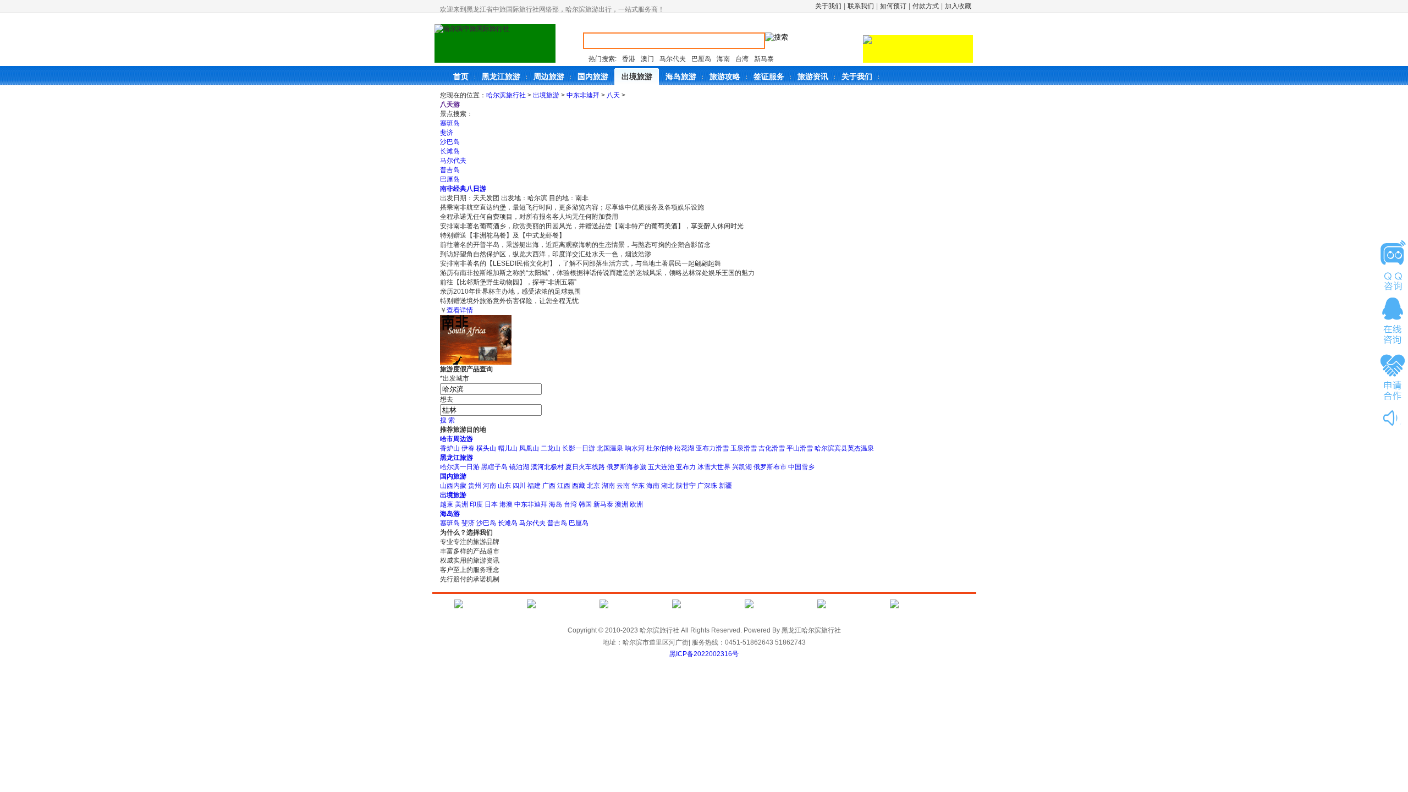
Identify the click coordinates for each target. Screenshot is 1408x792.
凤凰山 (529, 448)
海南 (723, 59)
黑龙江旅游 (456, 457)
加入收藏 (958, 6)
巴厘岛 (701, 59)
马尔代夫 (672, 59)
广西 (549, 486)
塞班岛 (450, 123)
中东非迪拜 (583, 95)
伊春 (468, 448)
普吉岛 (450, 170)
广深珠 (707, 486)
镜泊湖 (519, 467)
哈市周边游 (456, 439)
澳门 (647, 59)
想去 (446, 399)
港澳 (506, 504)
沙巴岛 (450, 142)
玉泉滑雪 (743, 448)
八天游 (450, 104)
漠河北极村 (547, 467)
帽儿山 (508, 448)
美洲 (461, 504)
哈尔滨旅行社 (506, 95)
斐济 (446, 132)
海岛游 (450, 514)
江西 (563, 486)
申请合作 (1392, 376)
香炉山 (450, 448)
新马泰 (764, 59)
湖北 (667, 486)
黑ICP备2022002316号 (704, 654)
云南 (623, 486)
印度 (476, 504)
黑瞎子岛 (494, 467)
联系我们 (861, 6)
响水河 (635, 448)
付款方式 (925, 6)
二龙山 (550, 448)
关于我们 (828, 6)
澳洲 (621, 504)
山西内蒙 (453, 486)
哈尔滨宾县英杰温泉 (844, 448)
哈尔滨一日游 (460, 467)
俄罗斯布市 (770, 467)
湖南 (608, 486)
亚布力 (686, 467)
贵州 (474, 486)
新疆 (725, 486)
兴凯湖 (742, 467)
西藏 (578, 486)
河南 (489, 486)
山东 (504, 486)
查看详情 (460, 310)
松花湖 (684, 448)
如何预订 (893, 6)
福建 (534, 486)
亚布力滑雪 (712, 448)
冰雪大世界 (713, 467)
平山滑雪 (800, 448)
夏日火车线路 (585, 467)
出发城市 (454, 378)
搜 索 (447, 420)
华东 (638, 486)
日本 (491, 504)
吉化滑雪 (771, 448)
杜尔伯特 (659, 448)
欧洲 (636, 504)
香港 (628, 59)
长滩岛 (450, 151)
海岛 (555, 504)
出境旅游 (546, 95)
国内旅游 (453, 476)
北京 (593, 486)
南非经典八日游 (463, 189)
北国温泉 (610, 448)
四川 (519, 486)
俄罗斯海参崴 (626, 467)
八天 (613, 95)
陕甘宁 (686, 486)
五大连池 (661, 467)
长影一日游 (578, 448)
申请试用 (1392, 265)
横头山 (486, 448)
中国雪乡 (801, 467)
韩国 (585, 504)
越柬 (446, 504)
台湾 (742, 59)
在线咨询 (1392, 320)
